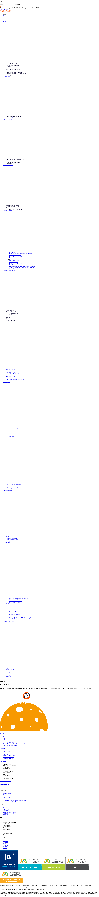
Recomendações (7, 737)
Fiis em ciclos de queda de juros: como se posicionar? (22, 266)
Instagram (5, 841)
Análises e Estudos (7, 210)
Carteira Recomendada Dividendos (16, 73)
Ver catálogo (3, 691)
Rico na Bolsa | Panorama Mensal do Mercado (20, 253)
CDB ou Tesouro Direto (12, 313)
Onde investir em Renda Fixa (13, 162)
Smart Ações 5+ (10, 75)
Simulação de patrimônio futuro (14, 209)
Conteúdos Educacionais (9, 270)
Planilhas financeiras (8, 165)
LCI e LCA (9, 314)
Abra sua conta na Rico (5, 781)
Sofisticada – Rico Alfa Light (13, 70)
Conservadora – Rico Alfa (12, 65)
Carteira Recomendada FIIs (14, 72)
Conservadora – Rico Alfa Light (14, 68)
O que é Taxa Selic (10, 320)
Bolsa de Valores (10, 316)
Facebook (5, 842)
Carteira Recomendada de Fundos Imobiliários (14, 744)
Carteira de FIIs (10, 163)
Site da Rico (6, 752)
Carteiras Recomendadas (9, 23)
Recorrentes (9, 250)
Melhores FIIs (9, 318)
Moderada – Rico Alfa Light (13, 69)
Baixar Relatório (4, 9)
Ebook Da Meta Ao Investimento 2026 (15, 159)
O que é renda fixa (10, 310)
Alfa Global (12, 118)
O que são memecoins (14, 269)
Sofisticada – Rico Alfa (11, 66)
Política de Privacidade (8, 757)
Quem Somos (6, 751)
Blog (4, 739)
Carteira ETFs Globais (13, 116)
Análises (5, 738)
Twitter (5, 843)
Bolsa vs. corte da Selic (16, 263)
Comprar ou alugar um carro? (13, 208)
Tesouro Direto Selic (11, 311)
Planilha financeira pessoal (12, 205)
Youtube (5, 846)
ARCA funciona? (13, 262)
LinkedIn (5, 845)
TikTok (5, 848)
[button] (49, 734)
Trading (8, 317)
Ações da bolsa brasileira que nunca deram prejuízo (21, 267)
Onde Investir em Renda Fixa (10, 745)
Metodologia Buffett (14, 260)
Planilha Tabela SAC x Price (13, 206)
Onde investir (9, 160)
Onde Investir (12, 252)
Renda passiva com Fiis (16, 256)
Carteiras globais (7, 76)
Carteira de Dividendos (8, 742)
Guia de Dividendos (14, 264)
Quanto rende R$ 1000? (15, 255)
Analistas (5, 754)
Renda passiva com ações (15, 257)
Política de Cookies (8, 758)
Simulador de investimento (9, 755)
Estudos (8, 259)
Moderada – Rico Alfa (11, 64)
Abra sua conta (6, 15)
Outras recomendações (8, 119)
